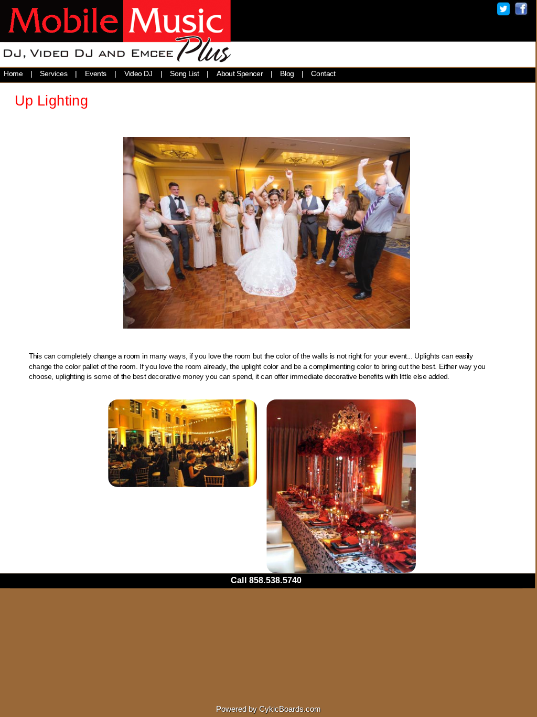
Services (54, 73)
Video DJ (138, 73)
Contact (323, 73)
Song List (184, 73)
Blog (287, 73)
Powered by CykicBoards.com (268, 708)
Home (13, 73)
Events (96, 73)
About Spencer (240, 73)
